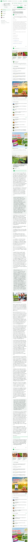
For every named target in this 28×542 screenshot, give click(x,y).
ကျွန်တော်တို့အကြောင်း (3, 20)
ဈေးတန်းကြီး (4, 13)
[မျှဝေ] (26, 46)
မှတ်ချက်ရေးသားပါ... (17, 48)
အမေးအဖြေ (4, 11)
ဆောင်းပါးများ (4, 9)
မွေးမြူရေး (25, 5)
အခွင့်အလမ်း (14, 7)
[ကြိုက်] (14, 46)
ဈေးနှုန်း (4, 17)
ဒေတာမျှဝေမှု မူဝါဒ (7, 22)
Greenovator (19, 14)
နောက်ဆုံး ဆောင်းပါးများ (16, 5)
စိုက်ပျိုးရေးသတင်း (20, 3)
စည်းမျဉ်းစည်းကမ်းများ (3, 22)
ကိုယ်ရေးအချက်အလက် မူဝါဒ (4, 21)
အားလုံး (26, 117)
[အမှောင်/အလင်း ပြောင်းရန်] (19, 1)
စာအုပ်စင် (4, 15)
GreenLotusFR (20, 43)
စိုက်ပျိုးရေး (21, 5)
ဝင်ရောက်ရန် (6, 7)
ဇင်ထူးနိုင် (15, 168)
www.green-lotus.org (15, 43)
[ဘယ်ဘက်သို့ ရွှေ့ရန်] (13, 7)
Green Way (15, 14)
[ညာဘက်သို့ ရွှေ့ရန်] (26, 7)
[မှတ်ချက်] (15, 46)
